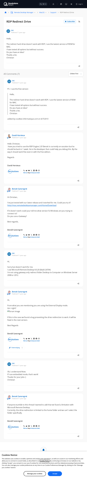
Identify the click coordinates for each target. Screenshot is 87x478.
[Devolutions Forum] (11, 4)
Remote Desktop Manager (23, 12)
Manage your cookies (34, 474)
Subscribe (71, 21)
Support (53, 12)
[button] (80, 73)
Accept (55, 474)
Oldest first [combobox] (74, 73)
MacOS (42, 12)
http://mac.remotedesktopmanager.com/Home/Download (31, 205)
